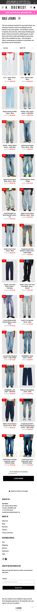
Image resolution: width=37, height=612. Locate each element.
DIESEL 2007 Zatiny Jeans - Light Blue (27, 112)
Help (3, 554)
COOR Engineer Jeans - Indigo (27, 180)
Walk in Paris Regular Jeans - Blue (27, 391)
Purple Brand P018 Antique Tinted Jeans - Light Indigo (27, 250)
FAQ (3, 542)
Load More (18, 478)
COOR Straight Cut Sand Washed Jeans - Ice (10, 215)
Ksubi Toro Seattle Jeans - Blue (27, 321)
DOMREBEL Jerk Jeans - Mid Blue (9, 391)
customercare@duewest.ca (11, 512)
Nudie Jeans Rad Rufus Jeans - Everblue (9, 286)
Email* (5, 578)
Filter (5, 48)
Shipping (5, 545)
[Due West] (18, 7)
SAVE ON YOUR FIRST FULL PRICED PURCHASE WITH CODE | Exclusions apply (18, 3)
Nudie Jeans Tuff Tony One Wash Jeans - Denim (27, 286)
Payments (5, 551)
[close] (35, 3)
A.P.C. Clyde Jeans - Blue (9, 78)
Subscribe (18, 588)
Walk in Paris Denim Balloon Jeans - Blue (27, 214)
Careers (4, 530)
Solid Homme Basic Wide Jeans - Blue (9, 180)
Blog (3, 524)
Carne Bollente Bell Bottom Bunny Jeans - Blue (10, 322)
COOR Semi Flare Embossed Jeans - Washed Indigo (27, 461)
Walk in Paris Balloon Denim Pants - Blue (10, 424)
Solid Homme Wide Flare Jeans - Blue (27, 146)
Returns (4, 548)
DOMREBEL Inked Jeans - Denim (27, 357)
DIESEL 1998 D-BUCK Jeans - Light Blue (10, 146)
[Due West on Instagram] (6, 559)
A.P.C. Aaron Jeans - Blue (27, 78)
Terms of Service (7, 532)
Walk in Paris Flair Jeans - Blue (10, 250)
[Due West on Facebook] (3, 559)
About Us (5, 521)
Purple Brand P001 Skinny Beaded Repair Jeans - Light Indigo (27, 425)
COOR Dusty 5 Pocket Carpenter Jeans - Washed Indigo (10, 461)
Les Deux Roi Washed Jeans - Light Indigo (10, 357)
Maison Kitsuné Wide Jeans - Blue (10, 112)
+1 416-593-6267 (7, 510)
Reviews (5, 527)
